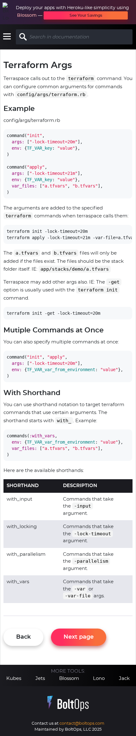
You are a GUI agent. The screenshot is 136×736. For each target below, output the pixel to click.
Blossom (27, 15)
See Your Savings (86, 15)
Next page (79, 637)
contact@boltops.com (81, 724)
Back (23, 637)
